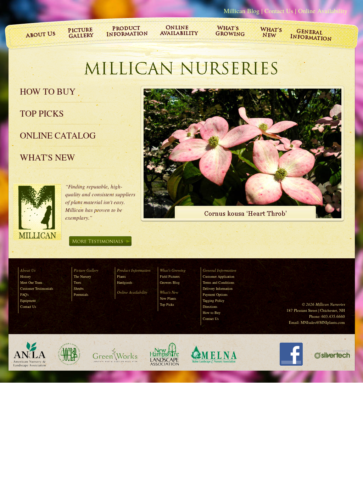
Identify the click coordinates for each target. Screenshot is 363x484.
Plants (121, 276)
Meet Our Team (31, 282)
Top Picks (42, 113)
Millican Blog (241, 10)
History (25, 276)
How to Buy (48, 91)
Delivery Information (218, 288)
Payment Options (215, 294)
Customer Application (218, 276)
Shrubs (79, 288)
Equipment (28, 300)
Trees (77, 282)
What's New (47, 157)
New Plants (168, 298)
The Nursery (82, 276)
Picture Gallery (86, 270)
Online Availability (322, 10)
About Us (27, 270)
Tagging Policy (213, 300)
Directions (210, 306)
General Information (219, 270)
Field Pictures (170, 276)
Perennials (81, 294)
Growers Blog (170, 282)
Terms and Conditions (218, 282)
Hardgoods (124, 282)
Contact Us (278, 10)
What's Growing (173, 270)
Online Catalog (58, 135)
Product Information (134, 270)
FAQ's (24, 294)
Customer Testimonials (36, 288)
